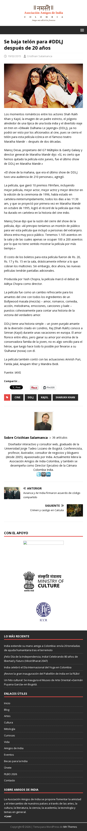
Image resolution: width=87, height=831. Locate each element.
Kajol (44, 397)
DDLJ (31, 397)
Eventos (9, 754)
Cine (17, 397)
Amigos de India (13, 748)
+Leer (8, 816)
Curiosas (9, 735)
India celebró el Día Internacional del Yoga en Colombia (37, 667)
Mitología (9, 729)
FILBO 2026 (10, 774)
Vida (7, 742)
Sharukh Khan (65, 397)
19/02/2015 (14, 56)
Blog (6, 709)
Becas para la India (16, 761)
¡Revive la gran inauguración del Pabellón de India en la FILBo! (42, 673)
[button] (81, 30)
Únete (8, 767)
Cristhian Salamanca (39, 56)
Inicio (7, 703)
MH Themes (70, 827)
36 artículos (59, 437)
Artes (7, 716)
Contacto (9, 780)
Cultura (8, 722)
